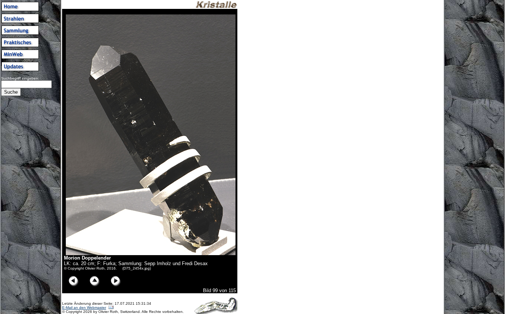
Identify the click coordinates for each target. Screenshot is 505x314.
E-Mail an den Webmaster (84, 307)
